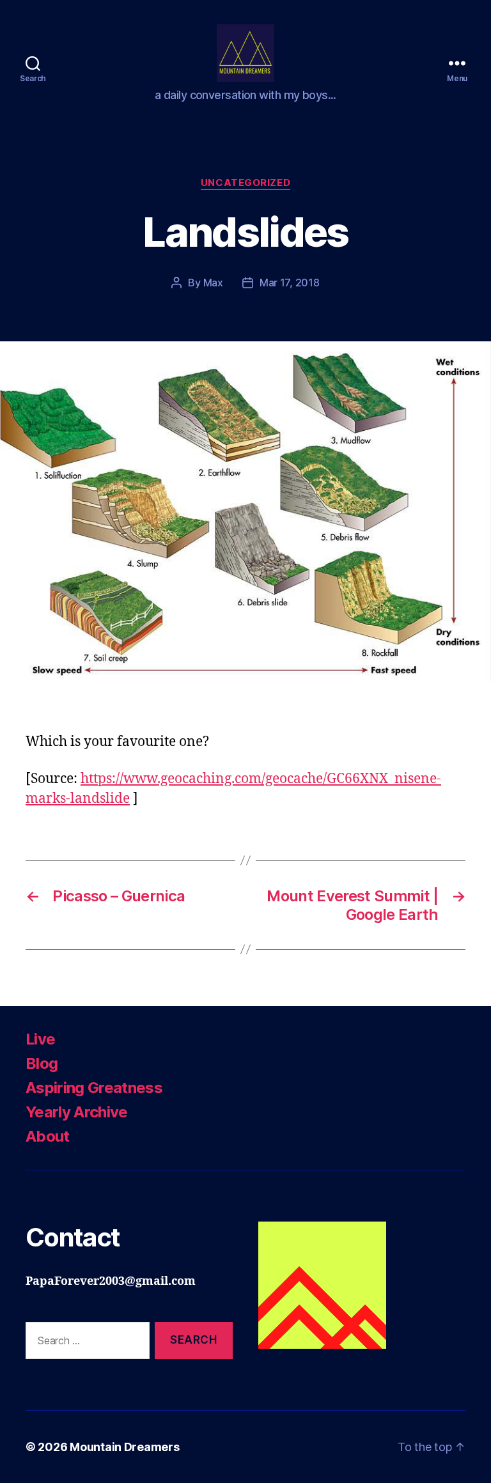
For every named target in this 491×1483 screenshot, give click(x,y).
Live (40, 1039)
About (48, 1136)
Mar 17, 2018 (290, 282)
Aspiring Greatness (94, 1087)
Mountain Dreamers (124, 1447)
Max (213, 282)
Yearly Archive (77, 1112)
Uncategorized (245, 183)
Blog (42, 1063)
